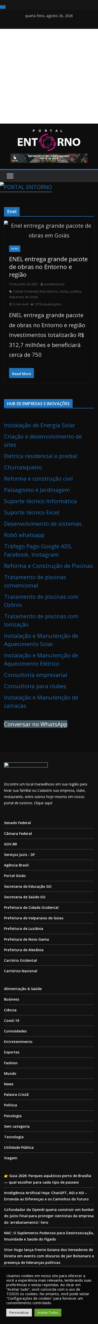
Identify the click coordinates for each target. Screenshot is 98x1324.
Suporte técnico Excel (31, 512)
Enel (42, 291)
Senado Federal (17, 822)
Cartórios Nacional (20, 970)
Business (11, 999)
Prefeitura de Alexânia (23, 949)
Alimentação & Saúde (23, 988)
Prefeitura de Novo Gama (26, 939)
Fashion (11, 1063)
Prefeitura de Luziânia (23, 928)
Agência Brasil (16, 865)
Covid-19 (11, 1020)
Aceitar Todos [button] (47, 1312)
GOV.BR (10, 844)
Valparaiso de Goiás (23, 297)
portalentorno (54, 284)
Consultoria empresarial (35, 674)
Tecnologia (14, 1136)
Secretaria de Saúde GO (24, 897)
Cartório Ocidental (20, 960)
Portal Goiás (15, 875)
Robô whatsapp (24, 535)
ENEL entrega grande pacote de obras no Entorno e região (48, 267)
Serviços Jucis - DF (19, 854)
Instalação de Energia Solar (39, 425)
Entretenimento (18, 1041)
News (14, 248)
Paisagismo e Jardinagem (37, 489)
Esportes (11, 1052)
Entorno (52, 291)
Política (10, 1105)
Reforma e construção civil (38, 478)
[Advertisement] (49, 76)
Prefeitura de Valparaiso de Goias (33, 918)
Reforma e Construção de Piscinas (48, 565)
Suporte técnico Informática (40, 501)
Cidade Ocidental (25, 291)
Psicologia (13, 1115)
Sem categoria (17, 1126)
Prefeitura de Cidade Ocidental (31, 907)
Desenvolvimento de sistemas (43, 523)
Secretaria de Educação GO (28, 886)
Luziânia (75, 291)
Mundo (10, 1073)
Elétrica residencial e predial (40, 456)
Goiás (64, 291)
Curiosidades (15, 1031)
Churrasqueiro (23, 467)
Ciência (10, 1010)
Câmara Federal (18, 833)
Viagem (10, 1158)
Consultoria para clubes (35, 686)
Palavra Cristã (16, 1094)
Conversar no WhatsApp (35, 724)
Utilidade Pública (19, 1147)
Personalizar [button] (19, 1312)
